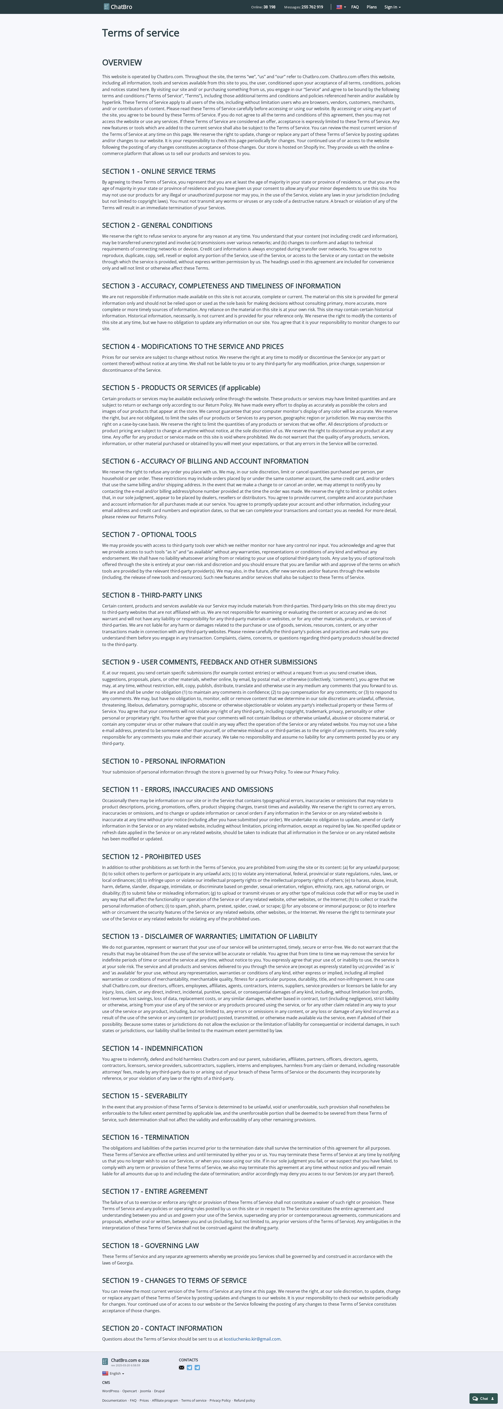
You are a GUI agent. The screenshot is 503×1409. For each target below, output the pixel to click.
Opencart (129, 1391)
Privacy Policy (220, 1400)
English (116, 1373)
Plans (372, 6)
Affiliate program (165, 1400)
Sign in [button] (391, 6)
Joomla (145, 1391)
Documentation (114, 1400)
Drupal (159, 1391)
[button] (341, 7)
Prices (144, 1400)
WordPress (110, 1391)
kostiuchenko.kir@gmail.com (252, 1339)
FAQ (355, 6)
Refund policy (244, 1400)
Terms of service (193, 1400)
